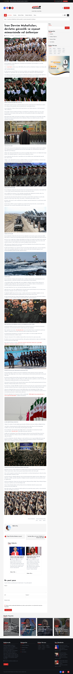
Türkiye (51, 53)
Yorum (5, 585)
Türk (44, 647)
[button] (67, 616)
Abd (50, 48)
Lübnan (59, 50)
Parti (64, 50)
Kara (40, 520)
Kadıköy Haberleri (28, 15)
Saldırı (48, 645)
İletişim (6, 664)
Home (5, 19)
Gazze (51, 50)
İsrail (59, 53)
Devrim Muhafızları (32, 518)
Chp (63, 48)
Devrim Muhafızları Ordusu (41, 518)
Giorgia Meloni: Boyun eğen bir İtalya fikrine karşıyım (63, 662)
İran (37, 520)
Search (67, 27)
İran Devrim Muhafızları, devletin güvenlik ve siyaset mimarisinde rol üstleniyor (21, 19)
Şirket (44, 520)
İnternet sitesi (7, 600)
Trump (40, 647)
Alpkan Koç (7, 35)
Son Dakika (9, 15)
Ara (50, 24)
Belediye (59, 48)
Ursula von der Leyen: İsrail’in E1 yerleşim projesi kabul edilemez (64, 647)
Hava (55, 50)
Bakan (55, 48)
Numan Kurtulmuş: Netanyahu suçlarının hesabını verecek (63, 654)
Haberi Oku (29, 573)
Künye (35, 15)
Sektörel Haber (21, 15)
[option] (11, 627)
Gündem (14, 15)
